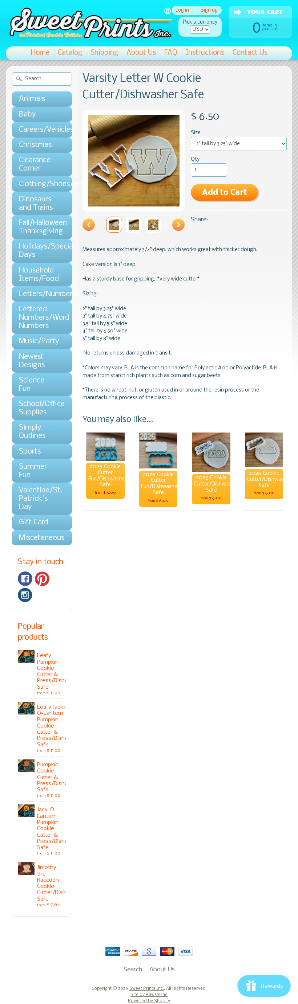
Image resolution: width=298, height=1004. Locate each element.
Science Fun (31, 385)
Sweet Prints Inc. (146, 989)
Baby (27, 114)
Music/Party (38, 341)
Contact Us (250, 53)
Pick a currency (200, 22)
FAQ (170, 53)
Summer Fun (33, 471)
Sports (30, 451)
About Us (141, 53)
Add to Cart (224, 193)
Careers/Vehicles (38, 130)
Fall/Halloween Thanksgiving (38, 227)
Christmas (35, 145)
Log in (182, 10)
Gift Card (33, 522)
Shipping (104, 53)
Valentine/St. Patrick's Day (38, 499)
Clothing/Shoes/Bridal (38, 184)
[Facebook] (25, 578)
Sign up (209, 10)
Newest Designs (32, 361)
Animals (32, 99)
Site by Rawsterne (149, 995)
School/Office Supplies (38, 408)
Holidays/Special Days (38, 251)
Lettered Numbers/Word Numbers (38, 318)
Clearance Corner (35, 164)
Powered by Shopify (149, 1001)
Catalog (70, 53)
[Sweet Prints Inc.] (89, 36)
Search (133, 969)
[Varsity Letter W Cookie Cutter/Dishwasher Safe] (114, 225)
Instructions (205, 53)
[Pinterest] (42, 578)
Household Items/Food (38, 275)
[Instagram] (25, 595)
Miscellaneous (38, 538)
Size (196, 133)
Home (40, 53)
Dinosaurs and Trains (36, 204)
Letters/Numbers (38, 294)
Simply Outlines (32, 432)
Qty (195, 159)
